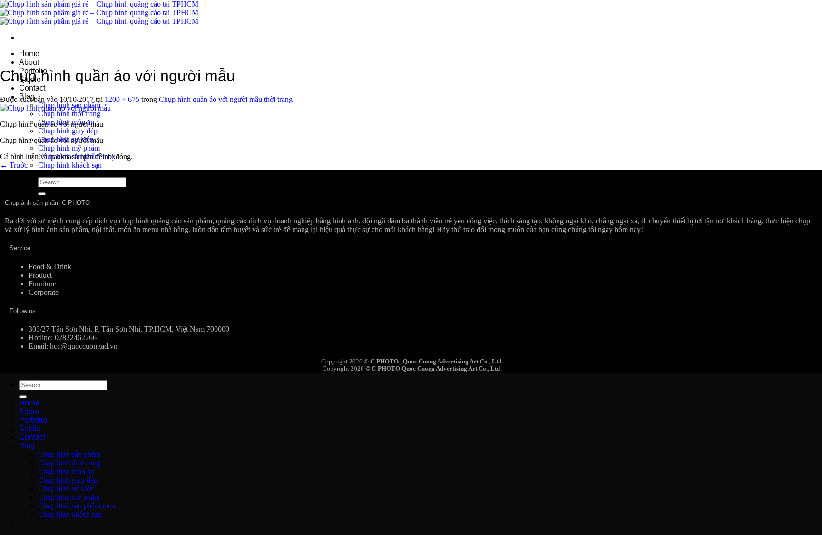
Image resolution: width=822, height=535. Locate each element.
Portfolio (33, 420)
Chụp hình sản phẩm (69, 454)
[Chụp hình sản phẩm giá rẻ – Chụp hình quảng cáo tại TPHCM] (99, 12)
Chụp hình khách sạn (70, 165)
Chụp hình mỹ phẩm (69, 148)
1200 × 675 (122, 99)
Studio (30, 428)
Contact (32, 88)
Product (40, 275)
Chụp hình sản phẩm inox (77, 506)
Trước (14, 165)
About (29, 62)
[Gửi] (42, 193)
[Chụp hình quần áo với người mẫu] (55, 108)
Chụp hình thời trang (69, 114)
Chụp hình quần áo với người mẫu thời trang (226, 99)
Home (29, 54)
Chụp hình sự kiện (66, 489)
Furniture (42, 284)
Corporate (44, 292)
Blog (27, 446)
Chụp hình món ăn (66, 471)
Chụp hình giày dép (68, 131)
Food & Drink (50, 266)
